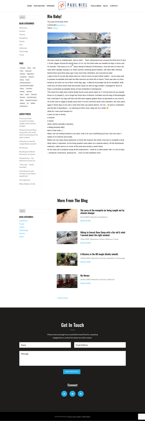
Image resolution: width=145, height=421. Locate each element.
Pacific (27, 94)
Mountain (29, 91)
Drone (27, 79)
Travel (21, 55)
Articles (22, 31)
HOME (29, 6)
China (21, 71)
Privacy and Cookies (74, 416)
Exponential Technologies (26, 85)
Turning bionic (24, 180)
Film (21, 45)
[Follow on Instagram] (64, 394)
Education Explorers (25, 82)
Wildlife (33, 103)
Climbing (22, 74)
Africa (29, 68)
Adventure (23, 28)
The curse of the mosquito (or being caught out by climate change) (102, 212)
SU (28, 103)
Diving (21, 79)
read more (85, 221)
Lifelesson (23, 48)
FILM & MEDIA (96, 6)
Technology (23, 51)
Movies (22, 233)
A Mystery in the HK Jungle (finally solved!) (99, 254)
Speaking (22, 103)
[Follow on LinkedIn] (81, 394)
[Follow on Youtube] (72, 394)
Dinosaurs (31, 77)
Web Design (86, 416)
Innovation (29, 88)
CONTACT (114, 6)
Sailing (21, 100)
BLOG (105, 6)
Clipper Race (30, 74)
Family (21, 41)
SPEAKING (50, 6)
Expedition (23, 38)
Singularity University (31, 100)
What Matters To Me (27, 184)
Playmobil (33, 94)
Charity (22, 34)
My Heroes (23, 148)
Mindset (22, 91)
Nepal (21, 94)
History (22, 88)
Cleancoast (28, 71)
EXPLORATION (39, 6)
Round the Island (31, 97)
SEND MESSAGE (71, 372)
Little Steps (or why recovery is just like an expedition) (27, 173)
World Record (23, 106)
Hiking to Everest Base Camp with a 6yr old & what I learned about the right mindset (102, 234)
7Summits (22, 68)
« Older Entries (62, 298)
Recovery (22, 97)
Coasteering (23, 77)
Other (21, 236)
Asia (34, 68)
